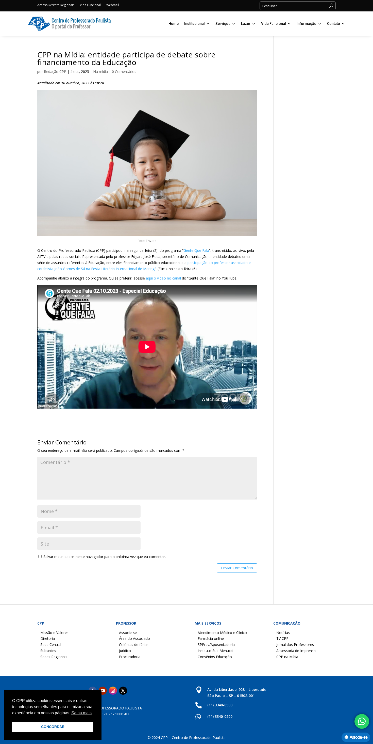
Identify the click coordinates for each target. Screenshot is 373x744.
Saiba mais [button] (81, 713)
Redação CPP (55, 71)
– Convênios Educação (213, 656)
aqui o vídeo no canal (163, 278)
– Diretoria (46, 638)
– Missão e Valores (53, 632)
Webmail (112, 5)
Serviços (222, 24)
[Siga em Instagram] (113, 691)
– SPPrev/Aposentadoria (215, 644)
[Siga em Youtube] (103, 691)
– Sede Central (49, 644)
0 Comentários (124, 71)
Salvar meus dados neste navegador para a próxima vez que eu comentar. (104, 556)
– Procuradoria (128, 656)
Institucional (194, 24)
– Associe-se (126, 632)
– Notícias (281, 632)
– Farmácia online (209, 638)
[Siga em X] (123, 691)
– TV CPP (281, 638)
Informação (306, 24)
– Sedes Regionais (52, 656)
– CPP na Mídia (285, 656)
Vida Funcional (90, 5)
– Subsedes (46, 650)
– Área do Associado (133, 638)
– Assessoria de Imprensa (294, 650)
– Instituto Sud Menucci (214, 650)
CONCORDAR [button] (52, 727)
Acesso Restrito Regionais (55, 5)
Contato (333, 24)
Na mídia (100, 71)
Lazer (245, 24)
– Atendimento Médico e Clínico (221, 632)
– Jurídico (123, 650)
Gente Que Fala (196, 250)
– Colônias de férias (132, 644)
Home (173, 24)
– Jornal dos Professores (293, 644)
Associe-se (358, 737)
